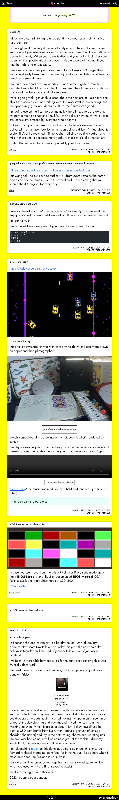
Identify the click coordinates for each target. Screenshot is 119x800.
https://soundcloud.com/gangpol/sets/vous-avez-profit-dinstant (51, 170)
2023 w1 (15, 31)
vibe (11, 190)
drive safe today (19, 262)
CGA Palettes (18, 586)
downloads (14, 592)
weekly (12, 149)
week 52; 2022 (19, 630)
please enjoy (18, 489)
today (34, 748)
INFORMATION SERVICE (23, 204)
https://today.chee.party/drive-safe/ (33, 268)
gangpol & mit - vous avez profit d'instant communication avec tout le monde (52, 163)
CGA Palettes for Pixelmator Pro (27, 524)
